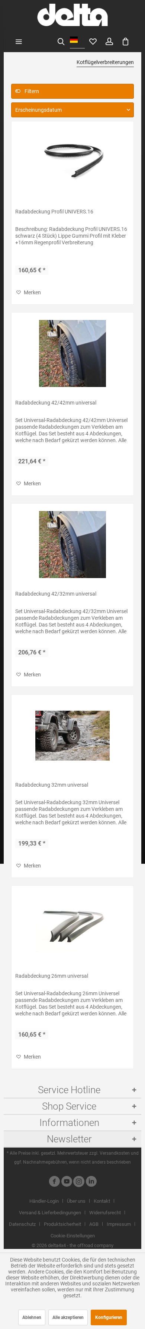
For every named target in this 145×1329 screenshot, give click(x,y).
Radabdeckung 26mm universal (51, 976)
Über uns (76, 1201)
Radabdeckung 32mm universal (51, 785)
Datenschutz (22, 1224)
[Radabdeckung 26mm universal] (72, 926)
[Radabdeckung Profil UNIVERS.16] (72, 162)
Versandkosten (115, 1153)
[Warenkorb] (125, 41)
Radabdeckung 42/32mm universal (55, 594)
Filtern (31, 91)
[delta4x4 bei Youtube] (66, 1182)
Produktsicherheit (62, 1224)
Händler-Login (44, 1201)
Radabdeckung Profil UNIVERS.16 (54, 212)
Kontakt (102, 1201)
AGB (94, 1224)
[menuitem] (18, 41)
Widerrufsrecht (105, 1212)
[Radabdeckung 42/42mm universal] (72, 353)
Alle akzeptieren (68, 1317)
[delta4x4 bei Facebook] (54, 1182)
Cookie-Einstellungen (73, 1235)
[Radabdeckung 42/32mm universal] (72, 544)
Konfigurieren (108, 1317)
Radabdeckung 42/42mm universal (55, 403)
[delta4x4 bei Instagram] (78, 1182)
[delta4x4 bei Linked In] (91, 1182)
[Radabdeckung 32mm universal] (72, 735)
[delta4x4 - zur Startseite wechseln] (72, 15)
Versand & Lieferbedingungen (50, 1212)
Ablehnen (31, 1317)
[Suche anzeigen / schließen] (61, 41)
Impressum (119, 1224)
